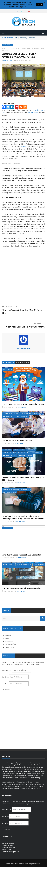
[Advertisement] (23, 273)
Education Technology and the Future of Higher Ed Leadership (23, 478)
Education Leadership (9, 452)
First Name (5, 677)
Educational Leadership (23, 452)
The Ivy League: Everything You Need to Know (23, 404)
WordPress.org (10, 647)
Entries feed (9, 641)
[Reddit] (21, 107)
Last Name (5, 684)
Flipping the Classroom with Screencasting (21, 588)
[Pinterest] (16, 107)
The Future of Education (25, 455)
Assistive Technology (8, 564)
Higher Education (7, 45)
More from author (22, 362)
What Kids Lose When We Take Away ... (25, 326)
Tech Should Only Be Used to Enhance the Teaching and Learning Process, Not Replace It (23, 517)
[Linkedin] (12, 107)
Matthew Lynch (7, 60)
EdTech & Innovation (19, 450)
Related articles (8, 362)
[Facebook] (4, 107)
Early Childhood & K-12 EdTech (11, 413)
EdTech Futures (31, 450)
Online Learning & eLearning (22, 567)
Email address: (7, 670)
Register (8, 635)
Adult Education (7, 450)
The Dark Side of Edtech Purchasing (18, 440)
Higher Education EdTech (21, 416)
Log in (7, 638)
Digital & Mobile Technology (24, 564)
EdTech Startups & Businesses (29, 413)
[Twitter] (8, 107)
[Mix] (25, 107)
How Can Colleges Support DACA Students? (21, 555)
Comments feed (10, 644)
